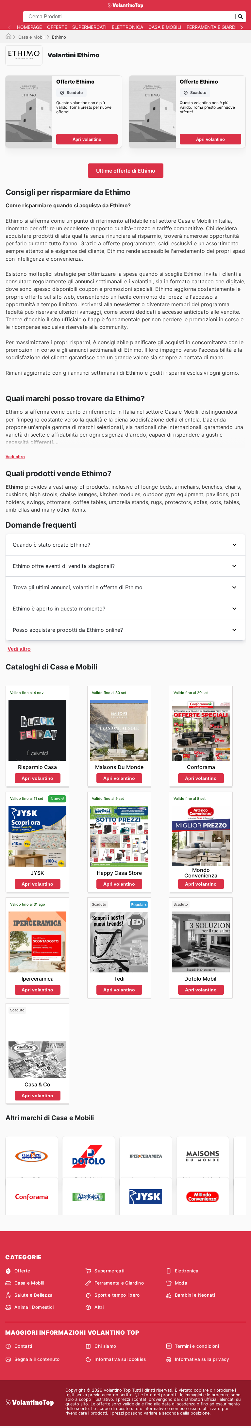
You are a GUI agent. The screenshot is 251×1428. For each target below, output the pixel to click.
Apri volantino (87, 139)
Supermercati (89, 27)
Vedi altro (15, 456)
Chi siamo (105, 1346)
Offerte (57, 27)
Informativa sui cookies (120, 1359)
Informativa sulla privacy (202, 1359)
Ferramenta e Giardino (215, 27)
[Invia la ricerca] (240, 16)
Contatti (23, 1346)
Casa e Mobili (164, 27)
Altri (99, 1307)
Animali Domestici (34, 1307)
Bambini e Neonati (195, 1295)
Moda (181, 1283)
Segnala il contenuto (36, 1359)
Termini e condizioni (197, 1346)
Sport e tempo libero (117, 1295)
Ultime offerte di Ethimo (125, 170)
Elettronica (127, 27)
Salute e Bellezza (33, 1295)
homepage (29, 27)
